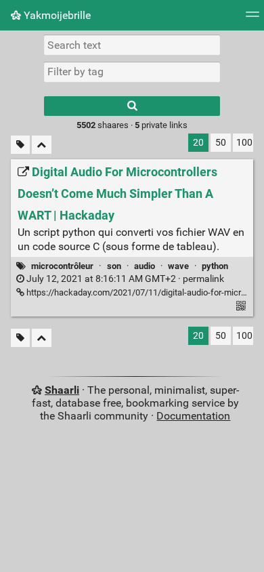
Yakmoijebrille (56, 15)
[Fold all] (41, 145)
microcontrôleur (62, 266)
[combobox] (132, 72)
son (114, 266)
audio (144, 266)
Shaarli (62, 390)
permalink (124, 279)
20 (198, 142)
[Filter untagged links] (20, 145)
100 (244, 142)
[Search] (132, 106)
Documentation (193, 415)
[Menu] (252, 18)
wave (178, 266)
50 (220, 142)
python (215, 266)
